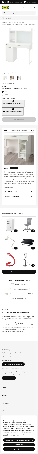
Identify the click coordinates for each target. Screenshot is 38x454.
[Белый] (5, 78)
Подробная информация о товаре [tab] (22, 130)
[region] (19, 46)
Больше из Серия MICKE (9, 83)
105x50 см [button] (24, 88)
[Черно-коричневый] (19, 78)
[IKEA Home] (5, 7)
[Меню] (34, 7)
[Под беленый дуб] (12, 78)
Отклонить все (19, 444)
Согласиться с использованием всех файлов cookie (20, 440)
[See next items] (31, 130)
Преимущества (6, 360)
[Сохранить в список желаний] (34, 31)
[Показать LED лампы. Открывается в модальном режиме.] (10, 259)
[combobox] (18, 13)
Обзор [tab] (6, 130)
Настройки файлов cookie (19, 449)
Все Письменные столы (19, 298)
